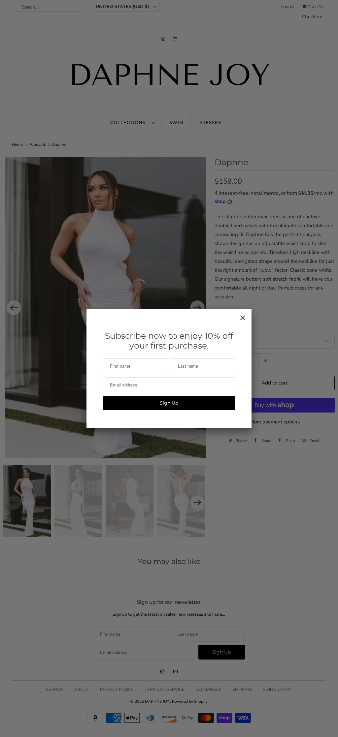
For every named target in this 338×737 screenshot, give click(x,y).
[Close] (242, 318)
